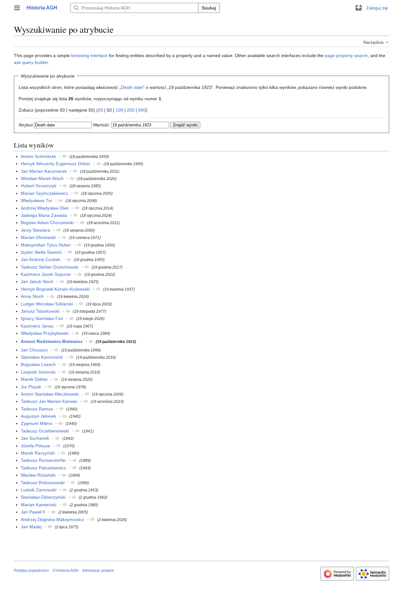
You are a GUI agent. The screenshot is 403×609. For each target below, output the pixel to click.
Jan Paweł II (33, 511)
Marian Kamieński (38, 504)
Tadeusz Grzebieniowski (45, 430)
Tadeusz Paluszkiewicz (43, 467)
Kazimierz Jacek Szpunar (46, 274)
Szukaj (209, 7)
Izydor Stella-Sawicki (41, 252)
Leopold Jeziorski (38, 371)
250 (130, 110)
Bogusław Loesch (38, 364)
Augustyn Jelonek (38, 416)
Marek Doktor (34, 379)
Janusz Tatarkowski (40, 311)
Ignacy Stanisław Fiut (42, 318)
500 (142, 110)
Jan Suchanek (35, 438)
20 (100, 110)
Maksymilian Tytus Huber (46, 244)
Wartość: (101, 124)
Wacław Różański (38, 475)
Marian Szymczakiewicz (44, 193)
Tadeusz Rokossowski (43, 482)
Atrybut (26, 124)
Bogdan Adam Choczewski (47, 222)
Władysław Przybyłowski (45, 333)
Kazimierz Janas (37, 325)
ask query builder (31, 62)
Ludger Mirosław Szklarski (47, 303)
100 (119, 110)
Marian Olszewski (38, 237)
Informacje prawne (98, 570)
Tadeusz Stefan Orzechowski (49, 267)
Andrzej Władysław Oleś (45, 208)
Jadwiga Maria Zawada (44, 215)
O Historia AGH (65, 570)
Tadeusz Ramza (37, 408)
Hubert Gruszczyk (38, 185)
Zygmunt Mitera (36, 423)
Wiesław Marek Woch (42, 178)
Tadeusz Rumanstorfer (43, 460)
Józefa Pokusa (35, 445)
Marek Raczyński (38, 452)
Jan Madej (31, 526)
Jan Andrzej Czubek (40, 259)
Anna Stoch (32, 296)
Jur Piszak (31, 386)
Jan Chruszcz (34, 349)
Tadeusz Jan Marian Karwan (49, 401)
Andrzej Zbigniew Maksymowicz (52, 519)
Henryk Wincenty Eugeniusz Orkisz (55, 163)
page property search (346, 55)
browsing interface (89, 55)
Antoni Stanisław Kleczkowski (50, 394)
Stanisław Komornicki (42, 357)
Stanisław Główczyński (43, 497)
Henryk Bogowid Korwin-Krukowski (55, 289)
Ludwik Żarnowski (38, 489)
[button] (17, 8)
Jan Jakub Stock (37, 281)
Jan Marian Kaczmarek (44, 171)
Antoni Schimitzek (38, 156)
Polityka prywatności (31, 570)
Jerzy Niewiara (35, 230)
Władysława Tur (36, 200)
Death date (132, 87)
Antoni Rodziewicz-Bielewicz (51, 341)
